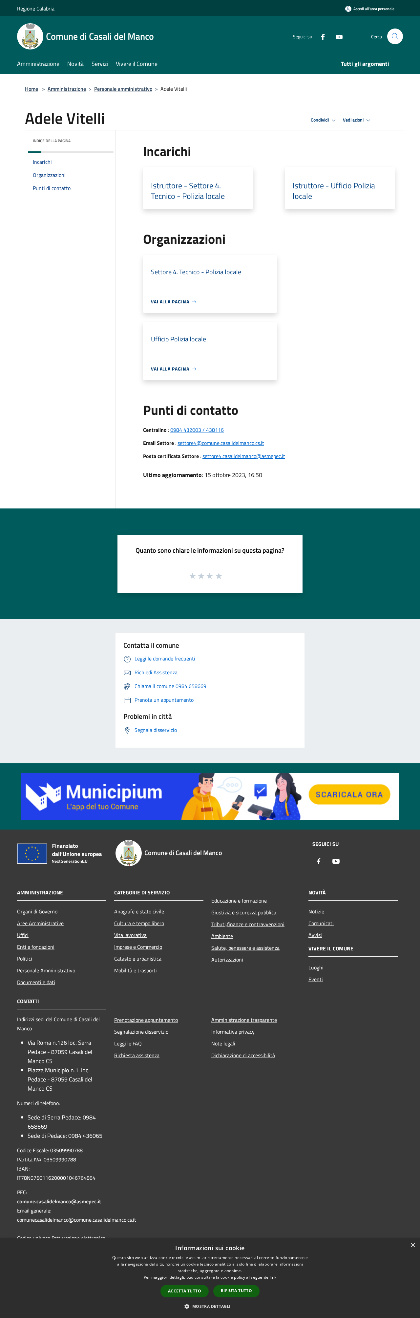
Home (31, 89)
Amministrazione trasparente (244, 1020)
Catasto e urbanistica (137, 959)
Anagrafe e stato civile (139, 911)
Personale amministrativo (123, 89)
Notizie (316, 911)
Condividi (320, 120)
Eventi (315, 979)
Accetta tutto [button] (184, 1291)
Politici (24, 959)
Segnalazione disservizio (141, 1032)
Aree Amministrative (40, 923)
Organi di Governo (37, 911)
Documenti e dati (36, 982)
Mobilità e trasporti (135, 970)
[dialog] (210, 1278)
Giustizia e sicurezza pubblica (243, 912)
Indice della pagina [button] (52, 141)
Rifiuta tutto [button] (236, 1290)
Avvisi (315, 935)
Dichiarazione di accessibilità (243, 1055)
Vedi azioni (354, 120)
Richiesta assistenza (136, 1055)
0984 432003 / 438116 (197, 430)
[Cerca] (395, 36)
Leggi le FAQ (128, 1043)
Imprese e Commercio (138, 947)
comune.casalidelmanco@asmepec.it (59, 1201)
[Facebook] (320, 36)
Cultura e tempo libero (139, 923)
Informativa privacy (233, 1032)
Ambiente (222, 936)
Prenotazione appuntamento (146, 1020)
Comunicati (321, 923)
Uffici (23, 935)
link (273, 1277)
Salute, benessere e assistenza (245, 948)
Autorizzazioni (227, 960)
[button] (209, 1306)
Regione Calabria (35, 8)
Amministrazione (67, 89)
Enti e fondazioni (35, 947)
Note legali (223, 1043)
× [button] (412, 1245)
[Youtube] (336, 36)
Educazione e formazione (239, 901)
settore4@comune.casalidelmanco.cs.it (221, 443)
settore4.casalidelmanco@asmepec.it (243, 456)
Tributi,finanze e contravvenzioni (247, 924)
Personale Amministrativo (46, 970)
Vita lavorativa (130, 935)
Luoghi (316, 967)
